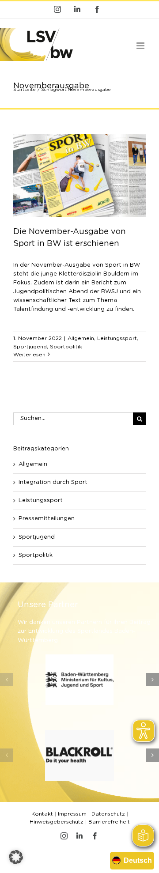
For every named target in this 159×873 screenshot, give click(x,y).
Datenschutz (108, 813)
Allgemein (81, 338)
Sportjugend (30, 346)
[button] (6, 679)
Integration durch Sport (53, 482)
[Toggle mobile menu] (141, 45)
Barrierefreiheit (109, 821)
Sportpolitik (66, 346)
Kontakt (42, 813)
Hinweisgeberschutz (56, 821)
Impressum (72, 813)
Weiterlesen (29, 354)
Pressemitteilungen (47, 519)
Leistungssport (117, 338)
